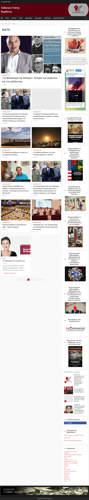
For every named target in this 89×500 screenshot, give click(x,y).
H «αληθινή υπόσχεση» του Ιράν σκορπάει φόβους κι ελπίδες (46, 137)
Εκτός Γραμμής (67, 456)
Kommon (66, 476)
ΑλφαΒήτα (66, 453)
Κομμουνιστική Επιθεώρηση (70, 463)
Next (43, 279)
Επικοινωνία (47, 18)
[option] (75, 382)
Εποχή (65, 458)
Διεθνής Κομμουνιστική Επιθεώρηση (73, 454)
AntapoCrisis (67, 473)
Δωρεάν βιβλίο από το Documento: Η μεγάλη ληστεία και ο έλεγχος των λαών (68, 390)
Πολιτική (14, 18)
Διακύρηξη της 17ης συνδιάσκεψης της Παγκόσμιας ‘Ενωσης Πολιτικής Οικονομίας (46, 209)
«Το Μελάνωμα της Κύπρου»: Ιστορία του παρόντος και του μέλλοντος (31, 54)
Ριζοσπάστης (67, 469)
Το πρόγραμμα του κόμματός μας (15, 246)
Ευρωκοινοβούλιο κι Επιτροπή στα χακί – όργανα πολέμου (15, 209)
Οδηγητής (66, 464)
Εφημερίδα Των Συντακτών (70, 461)
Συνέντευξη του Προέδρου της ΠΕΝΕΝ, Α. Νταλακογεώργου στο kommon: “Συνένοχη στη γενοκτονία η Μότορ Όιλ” (15, 171)
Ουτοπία (66, 466)
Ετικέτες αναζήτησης (58, 18)
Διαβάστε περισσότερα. (10, 273)
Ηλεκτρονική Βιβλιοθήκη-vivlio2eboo (73, 440)
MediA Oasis (67, 478)
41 (40, 279)
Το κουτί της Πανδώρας (70, 471)
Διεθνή (4, 258)
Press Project (67, 479)
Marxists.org (67, 437)
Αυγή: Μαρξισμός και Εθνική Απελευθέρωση (68, 411)
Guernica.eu (67, 474)
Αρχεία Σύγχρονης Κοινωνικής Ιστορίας (73, 435)
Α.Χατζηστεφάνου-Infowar (70, 451)
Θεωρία (20, 18)
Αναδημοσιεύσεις (6, 111)
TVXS (65, 481)
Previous (20, 279)
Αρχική (7, 18)
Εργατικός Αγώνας (68, 459)
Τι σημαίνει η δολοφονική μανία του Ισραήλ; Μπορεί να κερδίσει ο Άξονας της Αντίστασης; (46, 99)
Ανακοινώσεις (28, 18)
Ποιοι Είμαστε (38, 18)
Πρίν (65, 468)
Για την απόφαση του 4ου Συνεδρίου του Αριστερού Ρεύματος (68, 382)
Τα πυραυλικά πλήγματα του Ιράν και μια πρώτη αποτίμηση (15, 137)
